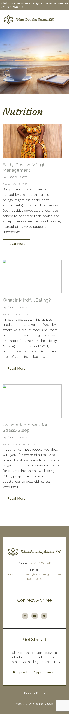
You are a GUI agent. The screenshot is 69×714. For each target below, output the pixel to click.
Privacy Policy (34, 693)
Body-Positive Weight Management (25, 167)
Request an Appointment (34, 672)
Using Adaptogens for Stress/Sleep (25, 427)
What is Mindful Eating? (27, 300)
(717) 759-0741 (40, 563)
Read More (16, 244)
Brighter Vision (42, 703)
